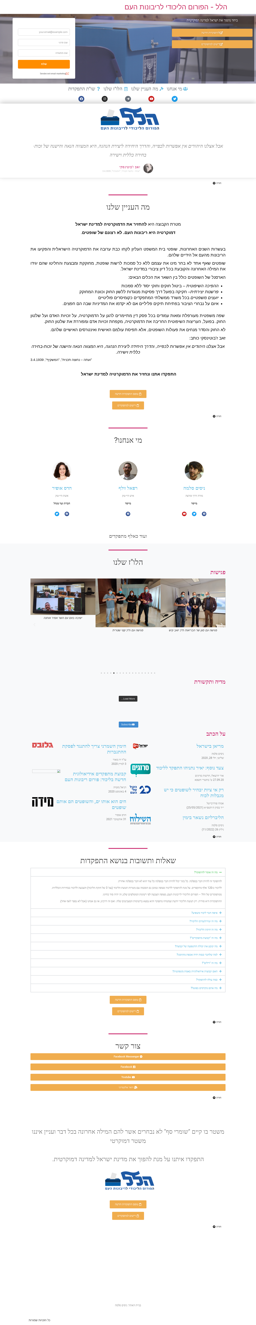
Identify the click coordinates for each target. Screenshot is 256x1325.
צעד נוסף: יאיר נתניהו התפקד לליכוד (190, 768)
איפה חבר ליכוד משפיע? (204, 912)
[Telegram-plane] (128, 99)
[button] (34, 624)
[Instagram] (105, 99)
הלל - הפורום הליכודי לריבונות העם (176, 7)
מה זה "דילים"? (210, 963)
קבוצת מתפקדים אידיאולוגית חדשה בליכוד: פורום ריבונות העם (95, 777)
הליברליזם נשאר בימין (203, 817)
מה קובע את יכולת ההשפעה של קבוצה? (196, 946)
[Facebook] (81, 99)
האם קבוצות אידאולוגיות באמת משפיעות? (195, 971)
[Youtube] (151, 99)
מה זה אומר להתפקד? (206, 872)
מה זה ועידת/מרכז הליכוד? (203, 921)
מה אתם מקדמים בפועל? (204, 988)
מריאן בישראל (210, 746)
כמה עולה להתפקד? (207, 979)
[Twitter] (175, 99)
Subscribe (126, 724)
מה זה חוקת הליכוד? (207, 929)
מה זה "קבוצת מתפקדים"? (204, 938)
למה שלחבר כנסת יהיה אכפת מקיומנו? (197, 954)
